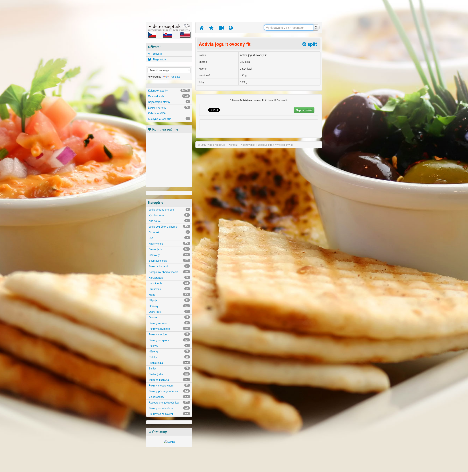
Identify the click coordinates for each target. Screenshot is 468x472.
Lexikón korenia (168, 107)
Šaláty (168, 368)
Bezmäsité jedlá (168, 260)
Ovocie (168, 317)
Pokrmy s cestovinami (168, 385)
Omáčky (168, 306)
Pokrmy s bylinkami (168, 328)
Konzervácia (168, 277)
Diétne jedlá (168, 249)
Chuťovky (168, 255)
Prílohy (168, 357)
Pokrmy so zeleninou (168, 408)
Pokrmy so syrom (168, 340)
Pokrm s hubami (168, 266)
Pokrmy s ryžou (168, 334)
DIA (168, 238)
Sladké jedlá (168, 374)
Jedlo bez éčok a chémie (168, 226)
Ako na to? (168, 221)
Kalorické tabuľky (168, 90)
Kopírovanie (248, 144)
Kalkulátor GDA (157, 113)
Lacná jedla (168, 283)
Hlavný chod (168, 243)
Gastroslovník (168, 96)
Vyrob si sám (168, 215)
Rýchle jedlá (168, 363)
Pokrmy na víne (168, 323)
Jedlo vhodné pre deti (168, 209)
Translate (174, 76)
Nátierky (168, 351)
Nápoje (168, 300)
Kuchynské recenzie (168, 119)
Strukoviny (168, 289)
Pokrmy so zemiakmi (168, 414)
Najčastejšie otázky (168, 102)
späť (311, 44)
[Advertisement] (129, 58)
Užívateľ (157, 53)
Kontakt (233, 144)
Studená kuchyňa (168, 380)
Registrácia (159, 59)
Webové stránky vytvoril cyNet (275, 144)
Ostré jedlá (168, 311)
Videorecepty (168, 397)
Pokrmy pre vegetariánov (168, 391)
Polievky (168, 346)
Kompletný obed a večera (168, 272)
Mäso (168, 294)
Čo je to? (168, 232)
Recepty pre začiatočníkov (168, 402)
